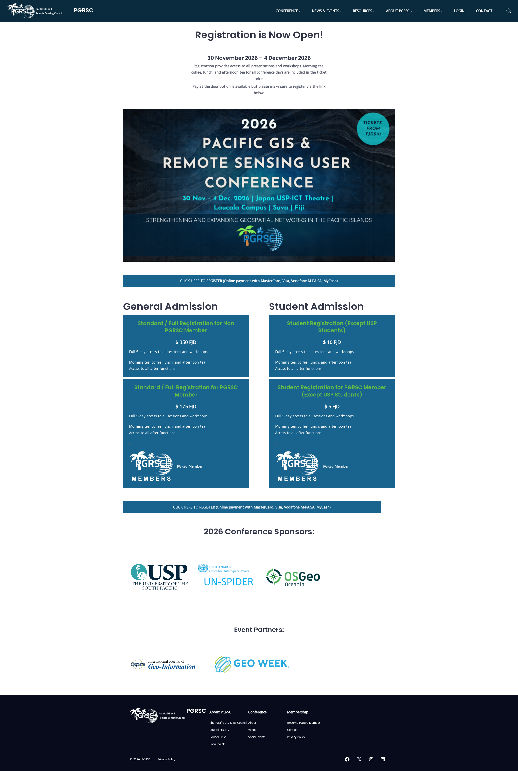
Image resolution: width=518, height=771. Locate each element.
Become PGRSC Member (303, 723)
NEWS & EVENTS (325, 10)
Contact (292, 730)
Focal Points (217, 744)
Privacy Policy (296, 737)
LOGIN (459, 10)
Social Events (256, 737)
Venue (252, 730)
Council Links (217, 737)
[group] (159, 577)
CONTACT (484, 10)
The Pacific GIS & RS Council (228, 723)
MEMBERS (432, 10)
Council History (219, 730)
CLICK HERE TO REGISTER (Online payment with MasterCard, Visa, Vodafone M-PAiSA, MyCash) (259, 280)
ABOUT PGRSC (398, 10)
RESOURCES (362, 10)
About (252, 723)
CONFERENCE (287, 10)
